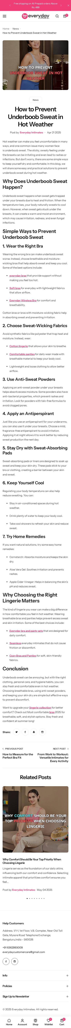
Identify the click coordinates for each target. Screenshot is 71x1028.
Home (6, 28)
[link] (16, 732)
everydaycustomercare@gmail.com (24, 952)
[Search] (57, 16)
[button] (10, 5)
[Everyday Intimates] (35, 16)
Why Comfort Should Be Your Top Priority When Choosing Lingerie (32, 861)
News (16, 28)
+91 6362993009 (13, 947)
